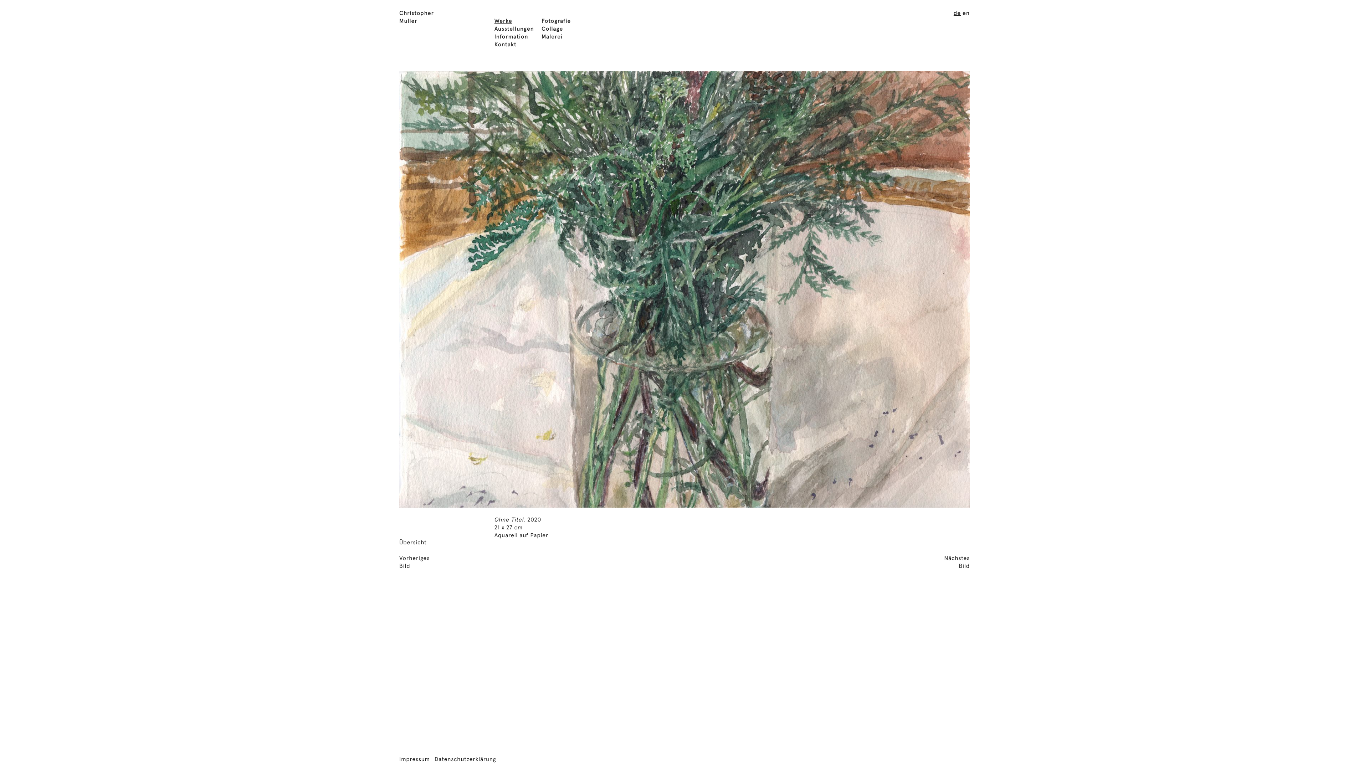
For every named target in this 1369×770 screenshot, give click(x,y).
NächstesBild (957, 562)
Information (511, 37)
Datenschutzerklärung (465, 760)
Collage (552, 29)
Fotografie (556, 21)
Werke (503, 21)
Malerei (552, 37)
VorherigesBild (414, 562)
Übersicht (413, 543)
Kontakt (505, 45)
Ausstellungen (514, 29)
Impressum (414, 760)
